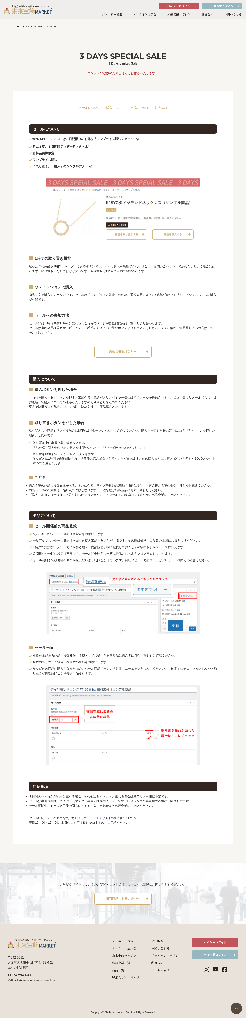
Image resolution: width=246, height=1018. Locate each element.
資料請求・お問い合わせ (123, 898)
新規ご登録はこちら (123, 351)
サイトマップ (160, 970)
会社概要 (157, 941)
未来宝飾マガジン (178, 14)
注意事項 (161, 107)
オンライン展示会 (144, 14)
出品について (140, 107)
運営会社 (207, 14)
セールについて (89, 107)
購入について (115, 107)
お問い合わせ (233, 14)
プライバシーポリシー (166, 955)
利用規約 (157, 963)
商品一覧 (118, 970)
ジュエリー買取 (112, 14)
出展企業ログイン (222, 6)
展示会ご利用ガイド (126, 977)
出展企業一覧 (121, 963)
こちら (211, 328)
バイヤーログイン (178, 6)
